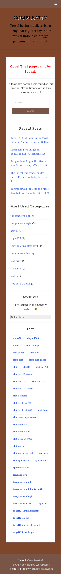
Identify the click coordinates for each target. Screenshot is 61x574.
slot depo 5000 (21, 431)
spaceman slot (21, 467)
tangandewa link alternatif (28, 488)
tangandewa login (21, 223)
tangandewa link (20, 253)
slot (15, 366)
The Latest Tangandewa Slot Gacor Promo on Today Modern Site (28, 177)
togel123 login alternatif (26, 524)
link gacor (18, 352)
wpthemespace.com (41, 568)
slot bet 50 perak (20, 283)
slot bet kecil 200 (22, 410)
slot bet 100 (19, 381)
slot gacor (18, 445)
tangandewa (20, 474)
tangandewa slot (20, 215)
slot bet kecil (20, 395)
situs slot (18, 359)
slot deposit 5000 (22, 438)
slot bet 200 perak (23, 388)
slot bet (15, 276)
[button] (56, 4)
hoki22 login (33, 345)
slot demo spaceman (24, 417)
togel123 (15, 238)
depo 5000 (33, 338)
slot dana (43, 410)
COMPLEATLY (30, 17)
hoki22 (14, 231)
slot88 (26, 366)
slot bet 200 (38, 381)
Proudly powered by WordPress (30, 564)
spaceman (16, 268)
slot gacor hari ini (23, 453)
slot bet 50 (42, 366)
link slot (34, 352)
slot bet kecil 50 (22, 402)
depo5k (17, 338)
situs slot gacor (37, 359)
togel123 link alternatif (24, 246)
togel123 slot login (23, 532)
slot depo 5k (20, 424)
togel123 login (21, 517)
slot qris (15, 261)
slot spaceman (21, 460)
